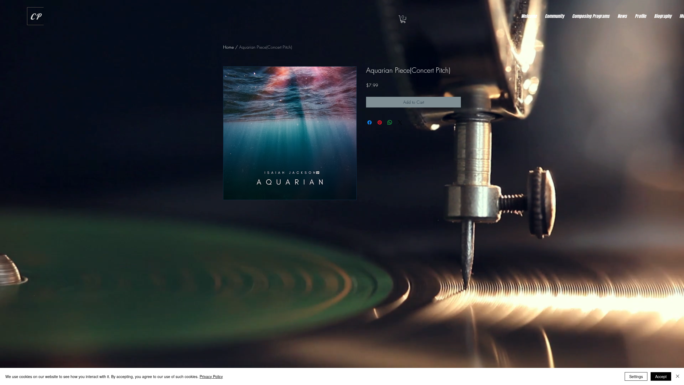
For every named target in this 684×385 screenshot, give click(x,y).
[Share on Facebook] (369, 122)
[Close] (677, 376)
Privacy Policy (211, 376)
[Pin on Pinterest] (379, 122)
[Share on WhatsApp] (390, 122)
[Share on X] (400, 122)
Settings (636, 376)
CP (39, 16)
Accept (661, 376)
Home (228, 47)
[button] (403, 19)
